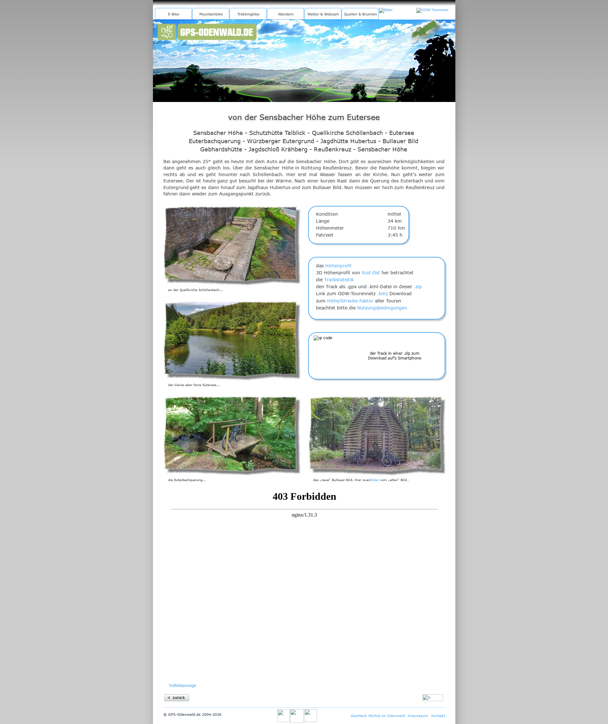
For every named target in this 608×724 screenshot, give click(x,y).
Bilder (374, 480)
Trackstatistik (339, 279)
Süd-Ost (371, 272)
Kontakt (438, 716)
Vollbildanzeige (182, 685)
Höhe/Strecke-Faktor (350, 300)
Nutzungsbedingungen (382, 307)
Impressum (418, 716)
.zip (418, 286)
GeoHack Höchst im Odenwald (378, 716)
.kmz (382, 293)
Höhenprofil (338, 265)
